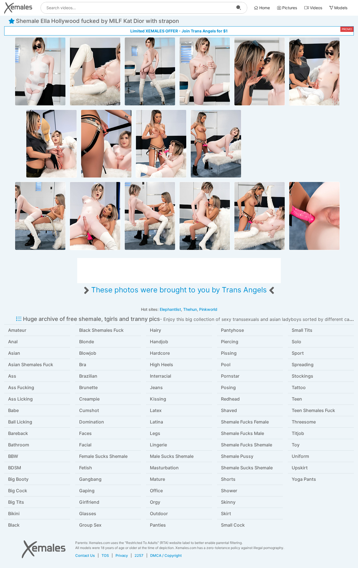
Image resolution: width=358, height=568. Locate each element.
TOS (105, 555)
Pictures (289, 7)
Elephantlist (170, 309)
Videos (315, 7)
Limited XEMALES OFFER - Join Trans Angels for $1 (179, 31)
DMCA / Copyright (166, 555)
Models (340, 7)
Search (238, 7)
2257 (139, 555)
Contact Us (85, 555)
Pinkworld (208, 309)
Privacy (122, 555)
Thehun (190, 309)
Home (264, 7)
